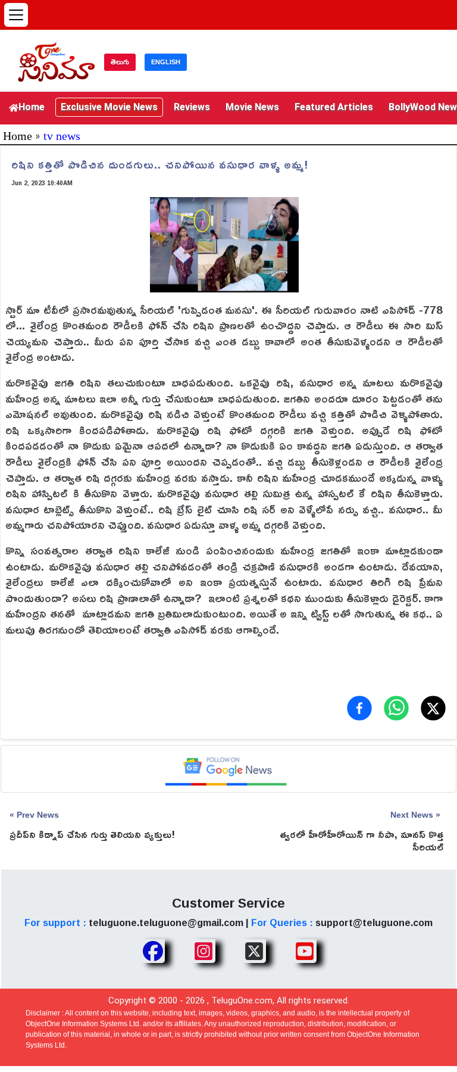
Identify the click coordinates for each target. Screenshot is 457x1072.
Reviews (192, 107)
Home (31, 107)
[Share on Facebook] (359, 708)
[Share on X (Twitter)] (433, 708)
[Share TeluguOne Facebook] (153, 951)
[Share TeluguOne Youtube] (305, 951)
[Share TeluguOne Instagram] (203, 951)
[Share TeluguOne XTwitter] (254, 951)
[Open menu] (16, 15)
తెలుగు (120, 62)
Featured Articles (334, 107)
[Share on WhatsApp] (396, 708)
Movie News (252, 107)
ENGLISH (165, 62)
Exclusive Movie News (109, 107)
